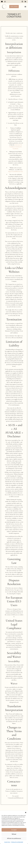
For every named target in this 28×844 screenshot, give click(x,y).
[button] (25, 812)
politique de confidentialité (17, 842)
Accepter (14, 830)
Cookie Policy (7, 842)
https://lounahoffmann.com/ (15, 171)
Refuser (14, 834)
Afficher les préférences (14, 838)
